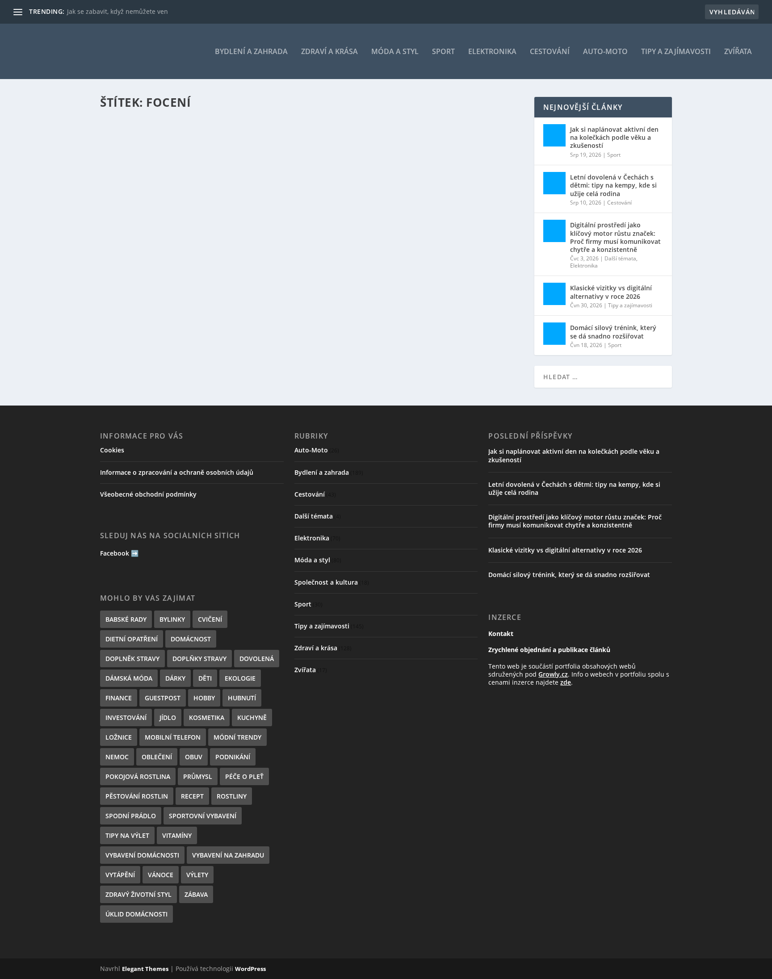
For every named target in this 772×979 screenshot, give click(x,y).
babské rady (126, 619)
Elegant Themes (145, 969)
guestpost (162, 698)
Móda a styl (395, 52)
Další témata (620, 258)
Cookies (112, 450)
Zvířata (738, 52)
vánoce (160, 874)
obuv (193, 757)
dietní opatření (131, 639)
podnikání (232, 757)
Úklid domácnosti (136, 914)
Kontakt (500, 633)
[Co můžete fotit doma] (312, 148)
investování (126, 717)
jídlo (167, 717)
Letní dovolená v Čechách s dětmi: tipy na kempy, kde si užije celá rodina (613, 185)
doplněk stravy (132, 658)
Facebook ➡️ (119, 553)
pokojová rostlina (137, 776)
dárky (175, 678)
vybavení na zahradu (228, 855)
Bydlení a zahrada (251, 52)
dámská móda (128, 678)
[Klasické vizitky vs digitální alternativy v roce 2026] (554, 294)
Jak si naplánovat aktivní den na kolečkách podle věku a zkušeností (614, 137)
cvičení (210, 619)
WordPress (250, 969)
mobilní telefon (173, 737)
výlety (197, 874)
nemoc (117, 757)
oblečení (157, 757)
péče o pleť (244, 776)
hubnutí (242, 698)
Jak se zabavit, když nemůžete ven (117, 11)
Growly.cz (553, 674)
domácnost (191, 639)
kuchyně (252, 717)
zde (565, 682)
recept (192, 796)
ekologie (240, 678)
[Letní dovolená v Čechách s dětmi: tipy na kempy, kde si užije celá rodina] (554, 183)
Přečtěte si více (140, 255)
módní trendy (237, 737)
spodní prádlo (130, 816)
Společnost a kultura (326, 582)
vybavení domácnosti (142, 855)
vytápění (120, 874)
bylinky (172, 619)
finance (118, 698)
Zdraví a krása (329, 52)
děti (205, 678)
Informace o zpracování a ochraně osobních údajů (176, 472)
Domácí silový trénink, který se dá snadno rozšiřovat (613, 331)
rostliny (232, 796)
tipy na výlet (127, 835)
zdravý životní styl (138, 894)
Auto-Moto (605, 52)
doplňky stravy (199, 658)
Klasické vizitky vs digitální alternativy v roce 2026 (611, 292)
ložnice (118, 737)
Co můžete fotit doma (154, 196)
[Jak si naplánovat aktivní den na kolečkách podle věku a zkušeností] (554, 135)
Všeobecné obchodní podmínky (148, 494)
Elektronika (492, 52)
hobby (204, 698)
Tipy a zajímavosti (676, 52)
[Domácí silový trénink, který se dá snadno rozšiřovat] (554, 333)
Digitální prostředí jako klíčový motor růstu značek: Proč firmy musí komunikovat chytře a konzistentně (615, 237)
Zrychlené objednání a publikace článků (549, 649)
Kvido (132, 209)
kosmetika (206, 717)
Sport (443, 52)
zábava (196, 894)
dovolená (256, 658)
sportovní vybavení (202, 816)
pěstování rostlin (136, 796)
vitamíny (177, 835)
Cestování (550, 52)
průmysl (197, 776)
